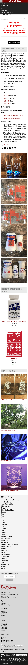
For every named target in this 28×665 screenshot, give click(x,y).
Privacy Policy (4, 627)
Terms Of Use (4, 624)
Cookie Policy (4, 628)
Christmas (3, 512)
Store (2, 608)
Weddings (3, 567)
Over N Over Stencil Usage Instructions (13, 115)
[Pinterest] (15, 1)
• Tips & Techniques (6, 502)
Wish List (3, 614)
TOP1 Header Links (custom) (1, 1)
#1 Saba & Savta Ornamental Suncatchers (13, 400)
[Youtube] (20, 1)
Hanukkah (14, 358)
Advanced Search (5, 616)
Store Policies (4, 623)
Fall (2, 518)
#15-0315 (6, 95)
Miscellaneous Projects (7, 536)
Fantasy (3, 522)
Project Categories (2, 497)
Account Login (4, 603)
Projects (6, 18)
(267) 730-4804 (11, 597)
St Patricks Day (5, 557)
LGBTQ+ (3, 534)
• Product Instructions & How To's (10, 500)
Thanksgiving (4, 561)
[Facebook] (10, 1)
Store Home (3, 611)
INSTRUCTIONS (4, 6)
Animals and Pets (5, 506)
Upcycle (3, 563)
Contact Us (3, 630)
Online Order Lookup (5, 605)
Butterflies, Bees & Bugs (7, 510)
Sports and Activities (6, 555)
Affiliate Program (4, 634)
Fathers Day (4, 524)
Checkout (3, 615)
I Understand (21, 655)
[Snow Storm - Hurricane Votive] (14, 477)
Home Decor (4, 532)
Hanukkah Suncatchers (8, 430)
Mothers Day (4, 540)
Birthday (3, 508)
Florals (2, 526)
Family (2, 520)
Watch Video (7, 145)
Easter (2, 514)
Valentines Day (5, 565)
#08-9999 (6, 101)
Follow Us (2, 638)
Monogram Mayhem (6, 538)
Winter (3, 569)
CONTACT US (4, 10)
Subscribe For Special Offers (9, 573)
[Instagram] (17, 1)
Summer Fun (4, 559)
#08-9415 (6, 104)
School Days (4, 550)
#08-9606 (6, 98)
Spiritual (3, 552)
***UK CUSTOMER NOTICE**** (7, 12)
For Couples (4, 528)
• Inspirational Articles (7, 504)
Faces (2, 516)
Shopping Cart (4, 612)
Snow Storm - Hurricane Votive (10, 490)
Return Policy (4, 626)
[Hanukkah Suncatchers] (14, 416)
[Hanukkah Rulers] (14, 447)
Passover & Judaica (6, 546)
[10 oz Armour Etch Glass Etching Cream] (14, 307)
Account (2, 601)
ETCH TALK (3, 3)
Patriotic (3, 548)
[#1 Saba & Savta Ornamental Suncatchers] (14, 386)
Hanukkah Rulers (6, 460)
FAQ (1, 8)
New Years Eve (4, 542)
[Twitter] (13, 1)
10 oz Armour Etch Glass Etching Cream (14, 322)
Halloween (3, 530)
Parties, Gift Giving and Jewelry (9, 544)
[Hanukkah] (14, 343)
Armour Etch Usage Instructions (12, 118)
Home (2, 18)
